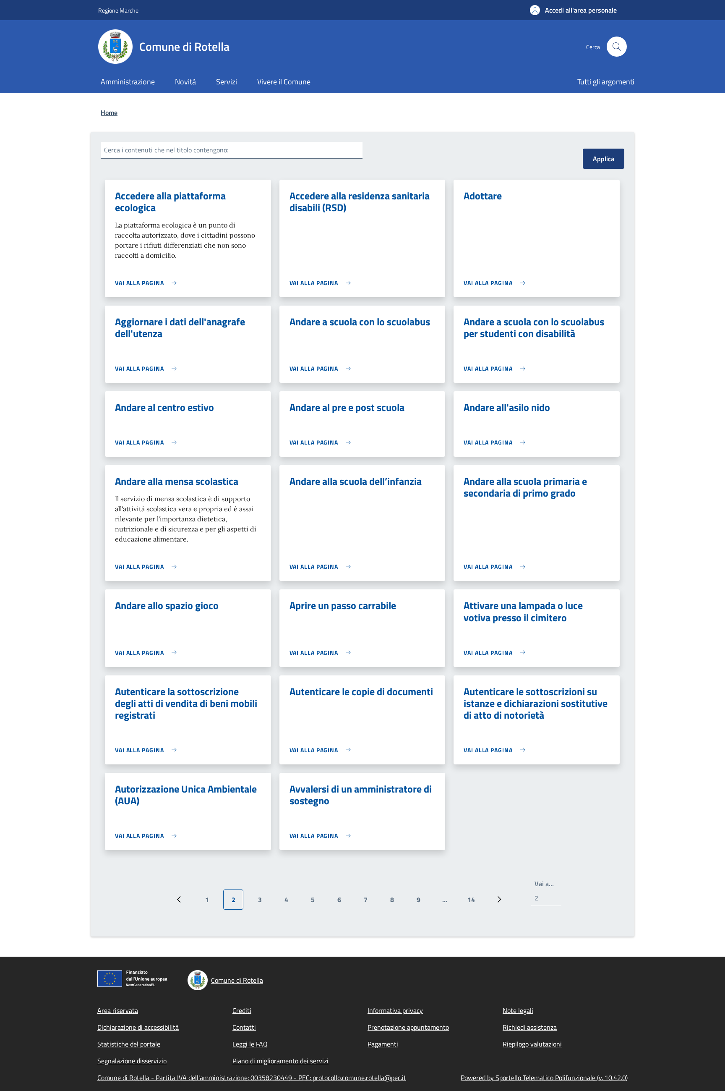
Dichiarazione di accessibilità (138, 1027)
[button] (573, 10)
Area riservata (117, 1010)
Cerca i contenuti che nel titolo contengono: (166, 150)
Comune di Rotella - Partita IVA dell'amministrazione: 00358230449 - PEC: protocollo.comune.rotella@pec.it (251, 1078)
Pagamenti (383, 1044)
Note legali (518, 1010)
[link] (148, 282)
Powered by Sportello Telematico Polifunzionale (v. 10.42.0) (544, 1078)
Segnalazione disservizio (132, 1061)
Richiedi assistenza (530, 1027)
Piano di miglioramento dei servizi (280, 1061)
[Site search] (617, 47)
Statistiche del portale (128, 1044)
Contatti (244, 1027)
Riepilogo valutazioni (532, 1044)
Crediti (241, 1010)
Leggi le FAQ (250, 1044)
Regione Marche (118, 10)
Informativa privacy (395, 1010)
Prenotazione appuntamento (408, 1027)
